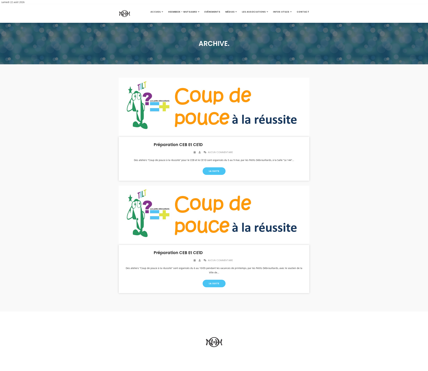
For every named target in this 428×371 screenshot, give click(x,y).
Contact (303, 11)
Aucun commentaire (220, 152)
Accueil (155, 11)
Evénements (212, 11)
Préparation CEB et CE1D (178, 144)
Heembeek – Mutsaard (182, 11)
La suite (214, 171)
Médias (230, 11)
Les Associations (254, 11)
